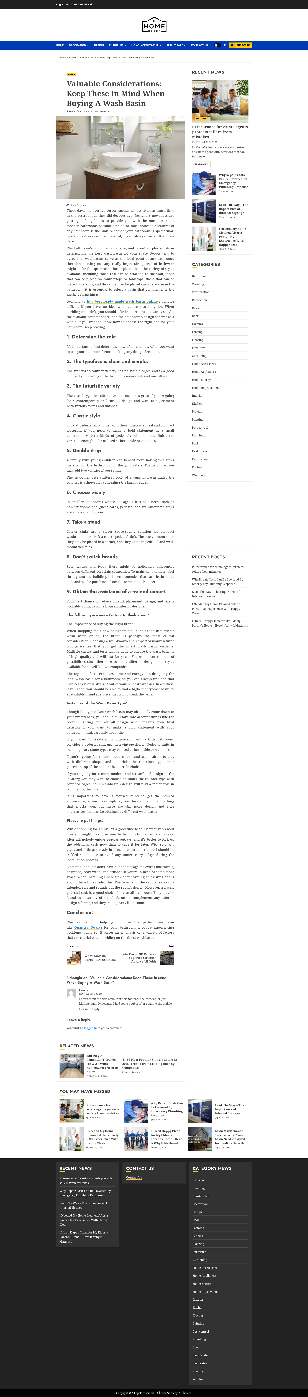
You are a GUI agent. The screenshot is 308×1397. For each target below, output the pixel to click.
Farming (198, 324)
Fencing (197, 332)
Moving (197, 412)
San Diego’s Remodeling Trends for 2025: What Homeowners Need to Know (102, 1064)
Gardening (199, 356)
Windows (198, 475)
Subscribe (243, 45)
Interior (197, 396)
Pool (195, 443)
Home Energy (201, 380)
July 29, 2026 (210, 142)
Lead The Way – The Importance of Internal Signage (233, 209)
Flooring (198, 340)
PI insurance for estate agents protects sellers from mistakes (220, 132)
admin (72, 111)
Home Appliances (204, 372)
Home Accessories (204, 364)
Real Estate (174, 45)
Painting (198, 419)
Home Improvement (144, 45)
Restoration (200, 459)
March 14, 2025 (132, 1072)
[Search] (225, 45)
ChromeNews (165, 1393)
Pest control (200, 427)
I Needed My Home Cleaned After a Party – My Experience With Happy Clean (232, 237)
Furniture (116, 45)
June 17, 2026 (223, 1147)
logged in (90, 1028)
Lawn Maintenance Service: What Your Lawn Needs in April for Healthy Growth (230, 1137)
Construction (200, 292)
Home (60, 45)
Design (99, 45)
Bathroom (199, 276)
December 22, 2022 (88, 111)
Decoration (77, 45)
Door (195, 316)
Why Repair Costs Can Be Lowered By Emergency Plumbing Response (233, 181)
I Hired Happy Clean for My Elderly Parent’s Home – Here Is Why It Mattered (166, 1137)
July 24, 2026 (227, 191)
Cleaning (198, 284)
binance (83, 990)
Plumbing (198, 435)
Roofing (197, 467)
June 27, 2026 (228, 217)
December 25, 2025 (98, 1076)
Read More (201, 164)
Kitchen (71, 74)
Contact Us (199, 45)
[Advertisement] (220, 515)
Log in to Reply (89, 1009)
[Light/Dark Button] (217, 45)
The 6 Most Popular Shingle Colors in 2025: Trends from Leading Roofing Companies (149, 1064)
